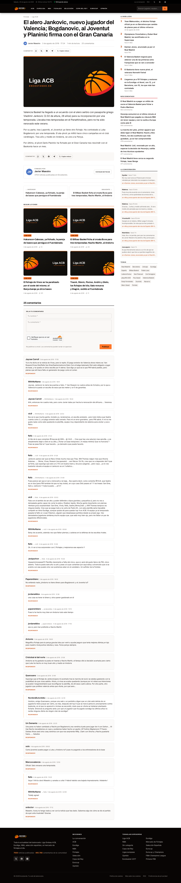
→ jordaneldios (47, 609)
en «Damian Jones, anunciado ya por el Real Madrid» (139, 183)
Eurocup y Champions (155, 852)
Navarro (147, 282)
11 (88, 293)
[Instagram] (27, 858)
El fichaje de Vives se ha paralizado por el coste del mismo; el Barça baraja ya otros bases (41, 285)
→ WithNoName (48, 399)
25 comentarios (88, 43)
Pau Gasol (136, 278)
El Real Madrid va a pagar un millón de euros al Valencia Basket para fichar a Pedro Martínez (137, 104)
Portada (26, 17)
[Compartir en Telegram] (52, 51)
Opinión (104, 8)
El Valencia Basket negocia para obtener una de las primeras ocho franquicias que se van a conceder (139, 60)
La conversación (139, 2)
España (124, 270)
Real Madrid (126, 267)
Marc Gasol (126, 285)
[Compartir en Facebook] (47, 51)
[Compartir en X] (41, 51)
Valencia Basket (148, 278)
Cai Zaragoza (150, 274)
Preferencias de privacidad (157, 876)
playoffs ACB (126, 278)
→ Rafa (35, 497)
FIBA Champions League (156, 855)
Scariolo (138, 282)
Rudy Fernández (127, 282)
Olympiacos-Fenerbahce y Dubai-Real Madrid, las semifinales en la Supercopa (140, 37)
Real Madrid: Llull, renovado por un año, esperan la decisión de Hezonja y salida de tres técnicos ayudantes (138, 148)
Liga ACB (35, 17)
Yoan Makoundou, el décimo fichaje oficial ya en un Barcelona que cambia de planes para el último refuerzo (140, 24)
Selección (68, 8)
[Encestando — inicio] (20, 8)
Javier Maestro (32, 43)
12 (41, 247)
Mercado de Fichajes (154, 842)
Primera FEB (151, 859)
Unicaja (145, 267)
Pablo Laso (145, 270)
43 (89, 247)
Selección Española (153, 845)
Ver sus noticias (103, 172)
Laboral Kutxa (126, 274)
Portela (134, 285)
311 (42, 293)
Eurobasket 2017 (129, 859)
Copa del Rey (82, 8)
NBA (49, 8)
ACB (32, 8)
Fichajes (58, 8)
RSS (148, 2)
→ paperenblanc (46, 624)
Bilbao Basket (134, 270)
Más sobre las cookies (133, 876)
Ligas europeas (128, 852)
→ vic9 (35, 455)
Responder (30, 373)
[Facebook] (21, 858)
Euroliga (41, 8)
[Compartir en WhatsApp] (36, 51)
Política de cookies (116, 876)
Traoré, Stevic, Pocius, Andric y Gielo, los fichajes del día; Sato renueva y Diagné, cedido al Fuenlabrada (89, 285)
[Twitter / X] (16, 858)
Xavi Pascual (138, 274)
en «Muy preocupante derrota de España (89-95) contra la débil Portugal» (139, 197)
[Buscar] (164, 8)
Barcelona (136, 267)
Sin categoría (127, 845)
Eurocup (94, 8)
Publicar (105, 347)
